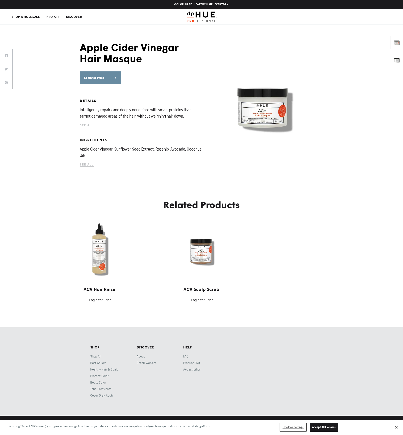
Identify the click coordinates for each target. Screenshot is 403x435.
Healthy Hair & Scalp (104, 369)
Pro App (53, 16)
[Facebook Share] (6, 55)
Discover (74, 16)
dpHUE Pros (202, 17)
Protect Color (99, 376)
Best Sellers (98, 363)
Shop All (95, 356)
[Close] (396, 427)
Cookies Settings (293, 427)
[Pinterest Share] (6, 82)
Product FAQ (191, 363)
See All (87, 125)
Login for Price (94, 77)
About (141, 356)
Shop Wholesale (26, 16)
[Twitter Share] (6, 69)
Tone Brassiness (100, 389)
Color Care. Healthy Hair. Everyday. (201, 4)
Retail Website (147, 363)
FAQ (185, 356)
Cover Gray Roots (102, 395)
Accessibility (191, 369)
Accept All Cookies (324, 427)
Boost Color (98, 382)
